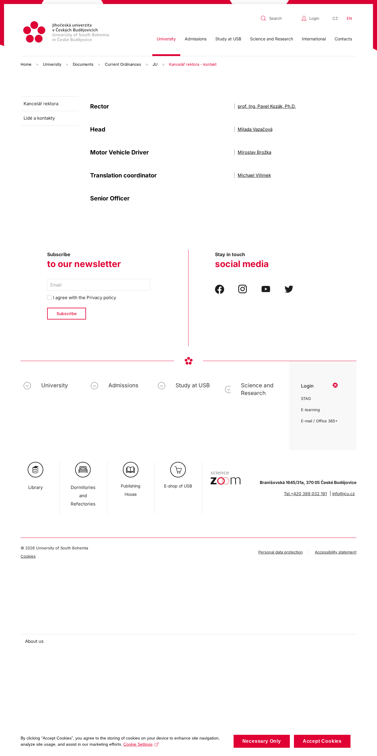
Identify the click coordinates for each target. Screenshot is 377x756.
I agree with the (84, 297)
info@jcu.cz (343, 493)
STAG (306, 398)
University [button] (166, 38)
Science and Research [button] (271, 38)
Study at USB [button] (228, 38)
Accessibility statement (335, 552)
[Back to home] (67, 33)
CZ (335, 18)
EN (349, 18)
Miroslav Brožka (254, 152)
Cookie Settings (138, 744)
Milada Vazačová (255, 129)
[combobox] (279, 18)
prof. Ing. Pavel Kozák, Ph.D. (267, 106)
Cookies (28, 556)
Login (314, 18)
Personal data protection (280, 552)
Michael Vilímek (254, 175)
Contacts (343, 38)
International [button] (314, 38)
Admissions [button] (195, 38)
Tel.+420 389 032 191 (305, 493)
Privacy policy (101, 297)
